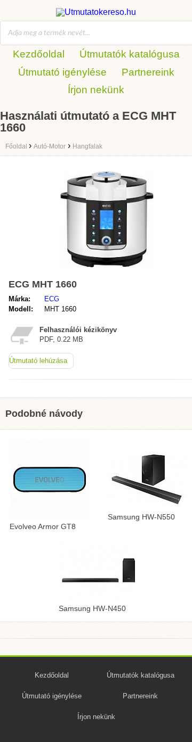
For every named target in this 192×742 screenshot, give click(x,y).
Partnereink (148, 72)
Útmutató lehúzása (38, 361)
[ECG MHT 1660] (106, 269)
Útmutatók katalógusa (129, 54)
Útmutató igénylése (62, 72)
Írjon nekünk (96, 89)
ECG (51, 299)
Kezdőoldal (39, 54)
